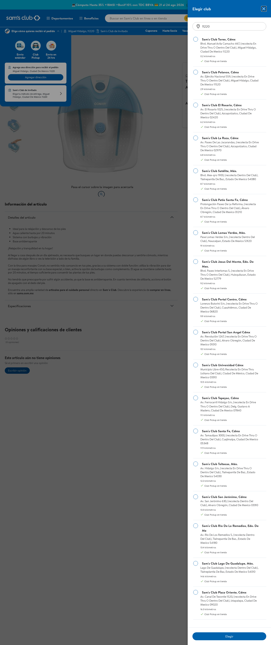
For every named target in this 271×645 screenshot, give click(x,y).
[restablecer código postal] (198, 26)
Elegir (229, 636)
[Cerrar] (263, 8)
